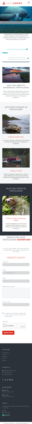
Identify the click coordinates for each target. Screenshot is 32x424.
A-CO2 (4, 358)
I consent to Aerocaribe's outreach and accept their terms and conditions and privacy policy (15, 315)
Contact (4, 360)
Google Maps (6, 412)
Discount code (6, 302)
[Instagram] (5, 379)
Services (4, 354)
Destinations (5, 352)
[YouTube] (10, 379)
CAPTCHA (5, 321)
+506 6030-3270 (8, 374)
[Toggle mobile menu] (29, 2)
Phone (4, 270)
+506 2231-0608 (8, 372)
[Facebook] (3, 379)
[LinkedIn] (12, 379)
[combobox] (4, 272)
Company (4, 356)
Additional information (8, 286)
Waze (4, 410)
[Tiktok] (7, 379)
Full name (5, 262)
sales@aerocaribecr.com (10, 370)
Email (4, 278)
